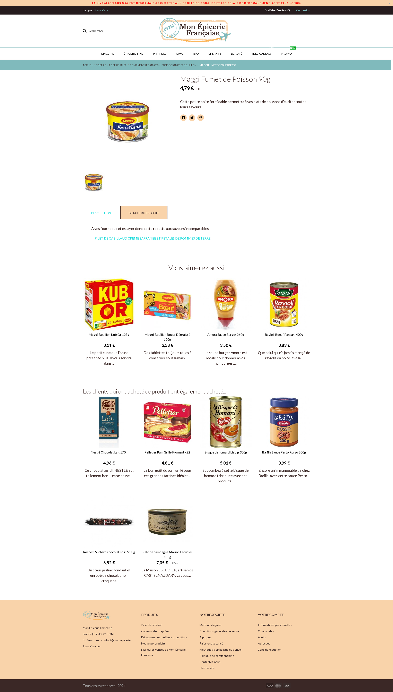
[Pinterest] (200, 117)
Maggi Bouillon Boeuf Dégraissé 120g (167, 336)
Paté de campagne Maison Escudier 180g (167, 554)
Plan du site (207, 668)
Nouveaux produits (153, 643)
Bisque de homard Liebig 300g (225, 452)
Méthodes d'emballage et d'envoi (221, 649)
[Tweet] (192, 117)
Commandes (266, 631)
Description (101, 213)
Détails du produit (144, 213)
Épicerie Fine (133, 53)
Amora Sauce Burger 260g (225, 334)
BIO (196, 53)
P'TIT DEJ (159, 53)
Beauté (236, 53)
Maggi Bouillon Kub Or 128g (109, 334)
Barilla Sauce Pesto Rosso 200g (284, 452)
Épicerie (107, 53)
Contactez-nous (210, 662)
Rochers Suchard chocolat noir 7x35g (109, 552)
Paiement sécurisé (211, 643)
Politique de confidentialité (217, 655)
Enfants (215, 53)
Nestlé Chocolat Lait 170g (109, 452)
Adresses (264, 643)
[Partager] (183, 117)
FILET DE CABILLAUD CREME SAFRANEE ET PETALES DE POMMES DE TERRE (152, 238)
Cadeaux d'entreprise (155, 631)
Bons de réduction (269, 649)
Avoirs (262, 637)
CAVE (180, 53)
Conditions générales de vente (219, 631)
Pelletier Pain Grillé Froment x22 (167, 452)
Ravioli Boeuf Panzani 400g (284, 334)
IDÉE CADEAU (263, 51)
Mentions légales (210, 625)
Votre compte (271, 614)
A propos (205, 637)
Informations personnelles (275, 625)
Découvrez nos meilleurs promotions (164, 637)
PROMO (288, 51)
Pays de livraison (151, 625)
